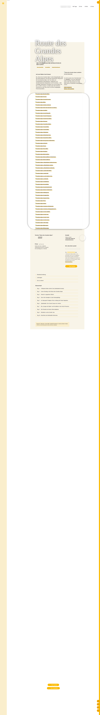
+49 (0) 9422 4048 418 (70, 238)
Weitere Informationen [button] (69, 88)
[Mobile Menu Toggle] (3, 3)
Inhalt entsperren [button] (68, 87)
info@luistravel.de (69, 239)
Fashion (66, 323)
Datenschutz (43, 323)
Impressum (38, 323)
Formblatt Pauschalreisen (54, 323)
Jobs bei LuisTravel (61, 323)
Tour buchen (72, 266)
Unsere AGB (47, 323)
